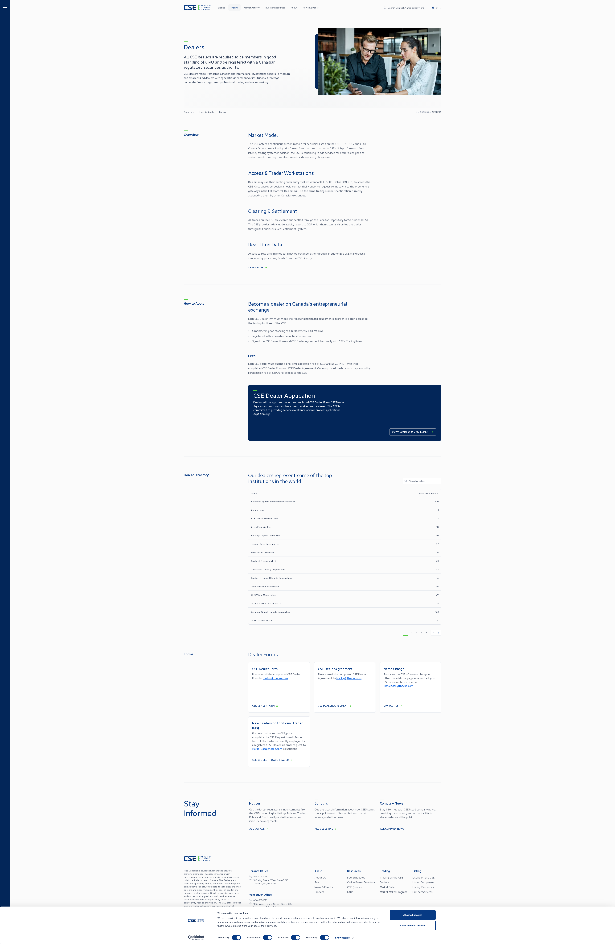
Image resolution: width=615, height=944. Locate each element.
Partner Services (423, 892)
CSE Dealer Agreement (333, 705)
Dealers (384, 882)
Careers (319, 892)
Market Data (387, 887)
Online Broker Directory (361, 882)
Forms (222, 112)
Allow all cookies (412, 915)
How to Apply (207, 112)
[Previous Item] (433, 632)
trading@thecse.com (275, 678)
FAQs (350, 892)
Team (318, 882)
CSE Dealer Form (263, 705)
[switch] (267, 937)
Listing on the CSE (424, 877)
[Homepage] (417, 111)
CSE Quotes (354, 887)
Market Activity (252, 7)
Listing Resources (423, 887)
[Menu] (5, 7)
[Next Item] (438, 632)
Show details (342, 937)
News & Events (311, 7)
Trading (234, 7)
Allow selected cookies (413, 925)
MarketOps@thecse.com (398, 686)
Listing (221, 7)
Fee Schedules (356, 877)
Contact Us (391, 705)
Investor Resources (275, 7)
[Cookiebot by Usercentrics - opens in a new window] (196, 937)
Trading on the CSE (391, 877)
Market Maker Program (393, 892)
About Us (320, 877)
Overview (189, 112)
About (294, 7)
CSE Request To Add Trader (270, 759)
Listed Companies (423, 882)
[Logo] (197, 7)
